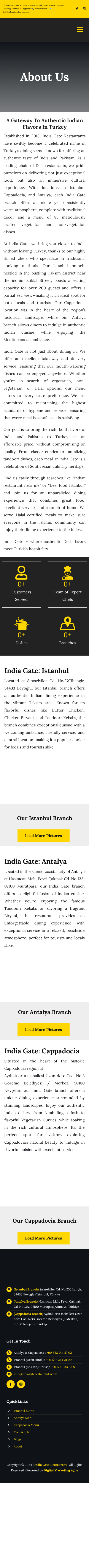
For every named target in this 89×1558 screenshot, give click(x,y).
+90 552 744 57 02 (41, 9)
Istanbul (9, 5)
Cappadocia (27, 9)
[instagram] (84, 8)
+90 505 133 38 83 (50, 5)
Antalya (16, 9)
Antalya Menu (23, 1418)
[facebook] (76, 8)
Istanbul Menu (24, 1411)
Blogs (17, 1439)
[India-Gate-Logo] (22, 1257)
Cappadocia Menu (26, 1425)
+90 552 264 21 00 (59, 1360)
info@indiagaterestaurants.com (16, 12)
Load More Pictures (43, 835)
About (18, 1446)
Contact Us (21, 1432)
